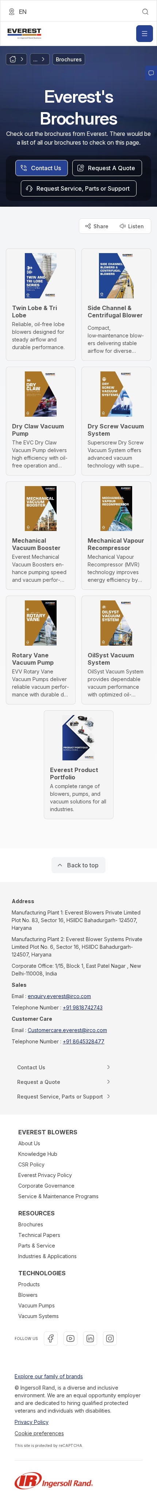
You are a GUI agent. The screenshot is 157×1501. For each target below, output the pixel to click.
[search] (145, 11)
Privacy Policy (32, 1422)
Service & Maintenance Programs (58, 1196)
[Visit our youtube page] (70, 1338)
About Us (29, 1143)
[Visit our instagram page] (110, 1338)
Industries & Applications (47, 1256)
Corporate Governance (46, 1186)
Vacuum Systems (38, 1316)
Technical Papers (39, 1235)
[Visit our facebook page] (51, 1338)
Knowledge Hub (37, 1154)
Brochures (30, 1224)
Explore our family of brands (49, 1376)
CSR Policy (31, 1164)
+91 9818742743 (83, 1007)
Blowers (28, 1295)
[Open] (144, 33)
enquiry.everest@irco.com (59, 996)
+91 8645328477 (83, 1041)
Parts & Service (36, 1245)
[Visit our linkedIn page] (90, 1338)
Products (29, 1284)
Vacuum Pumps (36, 1305)
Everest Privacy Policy (45, 1175)
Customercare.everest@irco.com (67, 1030)
